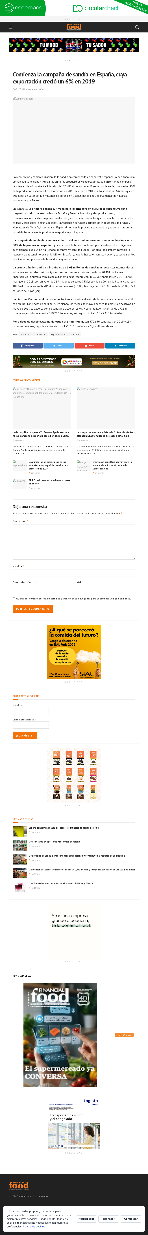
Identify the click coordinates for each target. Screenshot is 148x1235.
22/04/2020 (19, 89)
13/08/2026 (35, 488)
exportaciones (59, 334)
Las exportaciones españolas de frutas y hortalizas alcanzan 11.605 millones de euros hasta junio (106, 434)
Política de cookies (34, 1226)
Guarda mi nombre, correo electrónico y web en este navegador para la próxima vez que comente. (73, 598)
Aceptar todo (87, 1218)
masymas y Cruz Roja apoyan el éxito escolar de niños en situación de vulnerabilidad (112, 465)
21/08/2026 (83, 440)
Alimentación (36, 89)
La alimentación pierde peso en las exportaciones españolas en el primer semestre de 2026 (49, 465)
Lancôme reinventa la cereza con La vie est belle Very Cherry (61, 883)
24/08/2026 (18, 440)
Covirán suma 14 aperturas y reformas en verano (54, 841)
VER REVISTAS (124, 1034)
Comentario (21, 521)
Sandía (75, 334)
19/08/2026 (35, 473)
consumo (41, 334)
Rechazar (109, 1218)
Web (79, 582)
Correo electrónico (25, 582)
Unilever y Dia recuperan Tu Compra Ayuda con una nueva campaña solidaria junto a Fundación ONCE (41, 434)
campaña (26, 334)
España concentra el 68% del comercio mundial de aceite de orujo (64, 827)
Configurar (131, 1218)
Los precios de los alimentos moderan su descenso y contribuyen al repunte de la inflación (77, 855)
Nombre (18, 566)
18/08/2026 (99, 473)
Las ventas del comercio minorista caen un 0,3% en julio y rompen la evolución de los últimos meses (82, 869)
